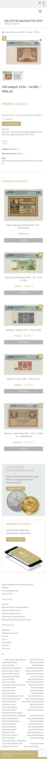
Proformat (10, 756)
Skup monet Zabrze (37, 690)
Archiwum (6, 648)
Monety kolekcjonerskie (11, 610)
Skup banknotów (38, 665)
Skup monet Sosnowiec (35, 732)
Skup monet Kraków (9, 710)
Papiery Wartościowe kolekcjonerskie (16, 620)
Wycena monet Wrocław (10, 673)
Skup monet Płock (8, 738)
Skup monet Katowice (36, 696)
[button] (41, 40)
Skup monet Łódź (8, 665)
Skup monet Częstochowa (34, 699)
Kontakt (5, 636)
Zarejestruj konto (16, 539)
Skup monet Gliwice (9, 693)
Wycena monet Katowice (35, 673)
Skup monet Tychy (37, 693)
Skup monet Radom (37, 721)
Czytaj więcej (23, 342)
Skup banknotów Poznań (35, 668)
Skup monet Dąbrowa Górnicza (33, 701)
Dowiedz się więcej (15, 489)
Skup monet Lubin (37, 676)
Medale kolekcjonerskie (11, 613)
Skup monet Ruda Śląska (10, 676)
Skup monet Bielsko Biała (35, 682)
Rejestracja (44, 3)
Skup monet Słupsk (37, 743)
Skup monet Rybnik (37, 715)
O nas (4, 639)
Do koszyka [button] (23, 240)
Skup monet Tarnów (9, 701)
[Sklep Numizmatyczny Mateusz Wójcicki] (23, 21)
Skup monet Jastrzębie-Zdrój (12, 743)
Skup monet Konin (8, 690)
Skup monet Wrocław (9, 662)
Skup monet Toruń (8, 732)
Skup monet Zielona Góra (11, 699)
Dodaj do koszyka (11, 124)
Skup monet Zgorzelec (36, 679)
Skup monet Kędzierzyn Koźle (12, 696)
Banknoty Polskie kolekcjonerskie (15, 607)
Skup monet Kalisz (37, 687)
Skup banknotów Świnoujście (12, 713)
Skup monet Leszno (9, 687)
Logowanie (40, 3)
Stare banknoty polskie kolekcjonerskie (26, 132)
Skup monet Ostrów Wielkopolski (14, 685)
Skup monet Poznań (37, 660)
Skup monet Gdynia (9, 724)
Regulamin (6, 630)
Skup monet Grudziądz (36, 718)
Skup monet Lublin (9, 704)
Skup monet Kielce (37, 707)
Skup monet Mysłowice (10, 718)
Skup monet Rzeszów (36, 729)
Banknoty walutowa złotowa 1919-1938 (18, 134)
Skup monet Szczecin (36, 724)
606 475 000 (7, 594)
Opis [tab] (4, 141)
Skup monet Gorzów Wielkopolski (14, 741)
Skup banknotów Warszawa (11, 668)
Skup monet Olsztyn (9, 729)
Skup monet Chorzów (9, 735)
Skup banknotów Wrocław (34, 671)
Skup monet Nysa (8, 679)
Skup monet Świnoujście (10, 721)
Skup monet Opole (8, 682)
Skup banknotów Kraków (11, 671)
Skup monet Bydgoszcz (35, 710)
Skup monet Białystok (9, 707)
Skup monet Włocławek (35, 735)
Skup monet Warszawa (36, 727)
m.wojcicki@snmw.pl (10, 591)
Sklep (7, 32)
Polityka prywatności (10, 633)
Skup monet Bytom (9, 727)
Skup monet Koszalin (31, 746)
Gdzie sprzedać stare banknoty (15, 660)
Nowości (5, 604)
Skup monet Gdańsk (37, 704)
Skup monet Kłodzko (36, 685)
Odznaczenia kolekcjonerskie (13, 616)
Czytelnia (5, 645)
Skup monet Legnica (36, 662)
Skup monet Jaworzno (10, 746)
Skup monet (6, 642)
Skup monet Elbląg (37, 738)
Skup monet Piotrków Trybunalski (14, 715)
